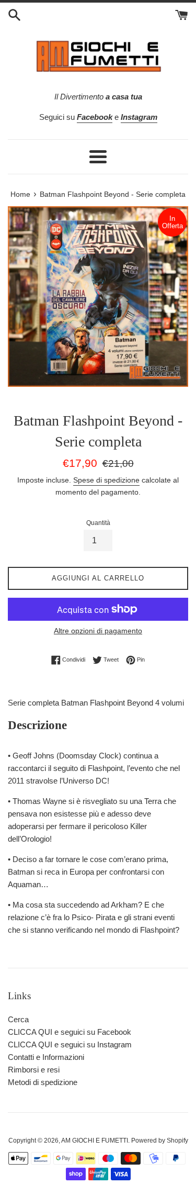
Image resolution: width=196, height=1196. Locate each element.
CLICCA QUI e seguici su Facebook (69, 1031)
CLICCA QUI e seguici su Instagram (70, 1044)
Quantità (98, 523)
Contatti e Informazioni (46, 1057)
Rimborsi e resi (34, 1069)
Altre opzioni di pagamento (98, 631)
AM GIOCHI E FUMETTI (94, 1140)
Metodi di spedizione (42, 1082)
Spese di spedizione (106, 480)
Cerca (18, 1019)
